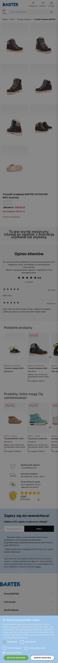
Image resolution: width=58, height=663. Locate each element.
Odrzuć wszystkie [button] (42, 658)
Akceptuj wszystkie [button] (16, 658)
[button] (29, 652)
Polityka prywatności (20, 637)
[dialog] (29, 331)
